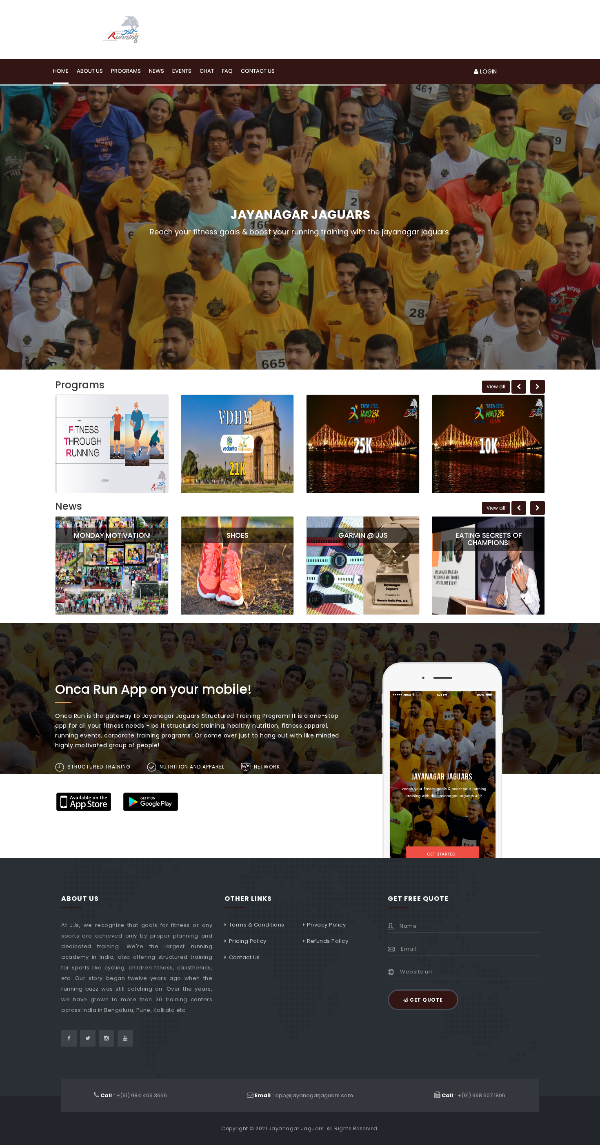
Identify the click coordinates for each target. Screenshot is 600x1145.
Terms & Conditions (256, 925)
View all (496, 386)
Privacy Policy (326, 925)
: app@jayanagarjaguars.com (304, 1095)
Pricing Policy (248, 941)
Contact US (258, 71)
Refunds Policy (327, 941)
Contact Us (244, 957)
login (487, 71)
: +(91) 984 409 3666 (133, 1095)
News (156, 71)
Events (181, 71)
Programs (126, 71)
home (61, 71)
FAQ (227, 71)
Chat (207, 71)
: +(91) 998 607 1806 (473, 1095)
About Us (90, 71)
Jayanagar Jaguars (296, 1128)
